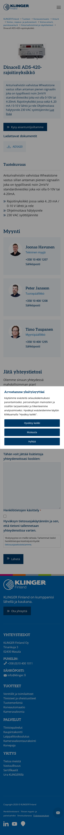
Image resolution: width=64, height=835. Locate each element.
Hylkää (32, 441)
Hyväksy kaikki (32, 423)
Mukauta (32, 432)
